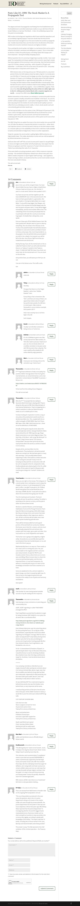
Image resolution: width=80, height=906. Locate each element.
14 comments (16, 20)
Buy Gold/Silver (64, 3)
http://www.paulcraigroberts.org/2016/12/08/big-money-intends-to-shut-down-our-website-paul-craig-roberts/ (30, 623)
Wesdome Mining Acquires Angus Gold (66, 29)
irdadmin (12, 18)
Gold (34, 18)
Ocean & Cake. (43, 903)
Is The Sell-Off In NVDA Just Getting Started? (66, 43)
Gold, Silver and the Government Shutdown (66, 22)
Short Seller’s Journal (37, 93)
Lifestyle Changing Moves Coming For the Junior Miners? (66, 36)
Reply (51, 184)
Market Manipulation (41, 18)
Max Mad (18, 734)
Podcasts (55, 3)
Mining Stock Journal (45, 3)
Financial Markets (27, 18)
